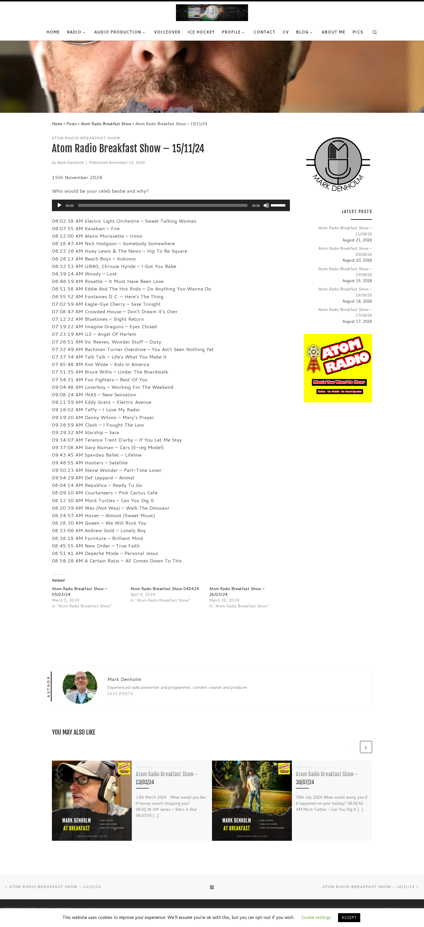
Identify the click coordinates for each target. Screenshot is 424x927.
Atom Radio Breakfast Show (106, 123)
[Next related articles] (366, 747)
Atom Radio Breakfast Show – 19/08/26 (345, 271)
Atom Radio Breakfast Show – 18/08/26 (345, 292)
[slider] (279, 205)
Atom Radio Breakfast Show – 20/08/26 (345, 251)
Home (57, 123)
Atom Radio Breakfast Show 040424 (164, 589)
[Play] (59, 205)
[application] (171, 205)
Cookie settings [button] (316, 917)
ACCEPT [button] (349, 917)
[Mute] (266, 205)
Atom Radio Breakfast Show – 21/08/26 (345, 231)
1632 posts (120, 693)
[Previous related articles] (353, 747)
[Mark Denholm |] (212, 12)
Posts (71, 123)
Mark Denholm (70, 162)
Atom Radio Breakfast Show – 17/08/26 (345, 312)
